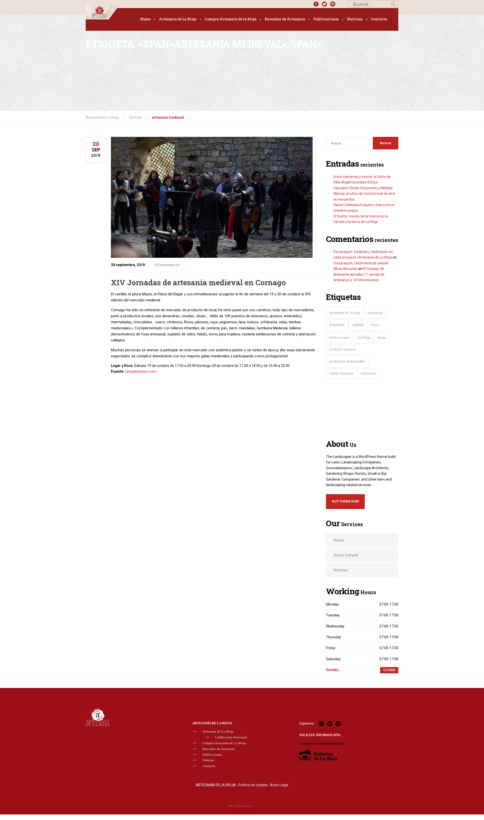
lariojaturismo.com (141, 371)
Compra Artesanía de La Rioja (224, 743)
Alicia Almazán (345, 269)
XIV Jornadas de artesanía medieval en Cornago (198, 282)
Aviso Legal (279, 785)
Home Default (346, 555)
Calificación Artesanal (231, 737)
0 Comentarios (167, 265)
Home (145, 19)
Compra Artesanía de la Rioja (230, 19)
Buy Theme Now (345, 501)
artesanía (337, 325)
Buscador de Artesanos (285, 19)
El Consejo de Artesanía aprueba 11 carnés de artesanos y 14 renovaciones (359, 274)
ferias (375, 325)
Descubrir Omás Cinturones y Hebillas (363, 188)
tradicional (368, 373)
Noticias (354, 19)
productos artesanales (347, 361)
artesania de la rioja (344, 313)
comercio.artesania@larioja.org (322, 743)
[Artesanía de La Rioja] (102, 12)
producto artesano (342, 349)
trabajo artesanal (341, 373)
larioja (381, 337)
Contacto (379, 19)
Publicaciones (326, 19)
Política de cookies (253, 785)
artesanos (374, 313)
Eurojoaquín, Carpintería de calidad (361, 263)
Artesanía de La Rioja (177, 19)
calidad (358, 325)
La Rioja (363, 337)
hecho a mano (339, 337)
